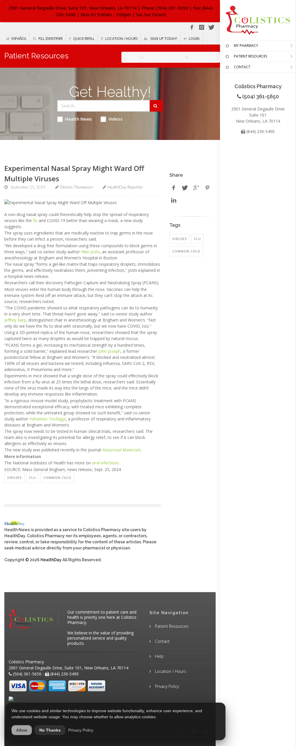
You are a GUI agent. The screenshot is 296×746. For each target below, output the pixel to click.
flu (35, 220)
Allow (21, 730)
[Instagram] (201, 27)
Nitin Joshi (90, 251)
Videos (115, 119)
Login (193, 38)
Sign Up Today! (163, 38)
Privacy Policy (166, 686)
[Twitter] (211, 27)
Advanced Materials (121, 450)
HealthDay (51, 559)
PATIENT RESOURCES (250, 56)
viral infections (105, 463)
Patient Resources (163, 57)
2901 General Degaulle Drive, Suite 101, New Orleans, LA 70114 (72, 8)
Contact (162, 641)
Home (132, 57)
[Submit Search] (156, 106)
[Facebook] (191, 27)
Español (19, 38)
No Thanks (50, 730)
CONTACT (242, 66)
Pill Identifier (50, 38)
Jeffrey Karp (15, 320)
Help (159, 656)
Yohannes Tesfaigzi (47, 419)
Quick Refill (83, 38)
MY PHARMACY (246, 45)
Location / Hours (121, 38)
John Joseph (109, 351)
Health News (78, 119)
